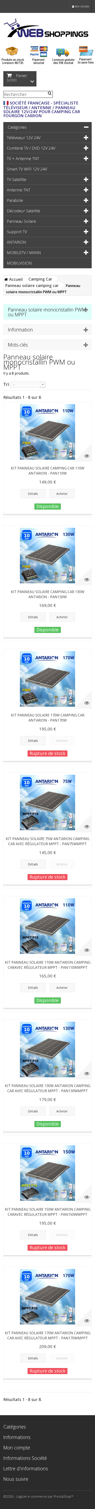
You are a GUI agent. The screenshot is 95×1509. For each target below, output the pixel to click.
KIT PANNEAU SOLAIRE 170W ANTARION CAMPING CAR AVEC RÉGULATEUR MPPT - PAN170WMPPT (47, 1335)
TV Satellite (16, 179)
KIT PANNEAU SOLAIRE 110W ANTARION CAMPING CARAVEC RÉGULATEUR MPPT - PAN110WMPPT (47, 965)
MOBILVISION (19, 263)
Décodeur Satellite (23, 210)
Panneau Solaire (21, 221)
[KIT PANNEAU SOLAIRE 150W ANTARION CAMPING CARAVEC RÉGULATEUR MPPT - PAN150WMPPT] (47, 1173)
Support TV (17, 231)
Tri (6, 384)
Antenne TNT (18, 190)
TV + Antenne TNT (23, 158)
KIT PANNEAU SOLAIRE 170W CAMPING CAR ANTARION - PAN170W (47, 718)
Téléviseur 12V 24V (23, 137)
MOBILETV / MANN (24, 252)
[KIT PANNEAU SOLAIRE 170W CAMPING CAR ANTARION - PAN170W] (47, 679)
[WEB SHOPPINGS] (47, 29)
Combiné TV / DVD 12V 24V (31, 148)
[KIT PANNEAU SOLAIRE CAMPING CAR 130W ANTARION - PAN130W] (47, 555)
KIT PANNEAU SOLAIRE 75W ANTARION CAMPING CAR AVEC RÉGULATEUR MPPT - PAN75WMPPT (47, 841)
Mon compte (81, 6)
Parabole (15, 200)
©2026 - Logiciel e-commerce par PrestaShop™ (38, 1496)
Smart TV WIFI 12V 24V (27, 169)
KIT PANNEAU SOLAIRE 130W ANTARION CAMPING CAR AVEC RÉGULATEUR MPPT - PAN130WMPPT (47, 1088)
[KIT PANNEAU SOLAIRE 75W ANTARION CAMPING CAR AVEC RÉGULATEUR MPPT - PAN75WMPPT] (47, 802)
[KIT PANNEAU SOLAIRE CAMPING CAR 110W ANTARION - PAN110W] (47, 432)
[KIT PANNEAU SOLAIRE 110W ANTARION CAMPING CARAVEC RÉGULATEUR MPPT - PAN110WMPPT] (47, 926)
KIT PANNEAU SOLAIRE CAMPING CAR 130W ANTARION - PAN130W (47, 594)
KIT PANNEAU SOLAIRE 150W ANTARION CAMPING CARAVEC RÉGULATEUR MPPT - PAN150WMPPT (47, 1212)
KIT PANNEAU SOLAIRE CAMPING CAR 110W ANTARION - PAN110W (47, 471)
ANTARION (16, 242)
